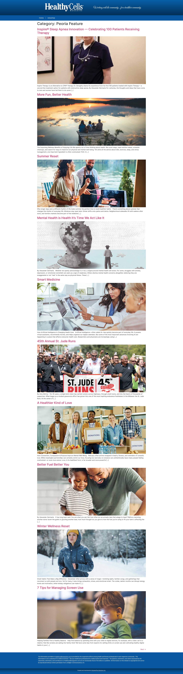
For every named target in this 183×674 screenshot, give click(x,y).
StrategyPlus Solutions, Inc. (99, 670)
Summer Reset (47, 156)
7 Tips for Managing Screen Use (60, 588)
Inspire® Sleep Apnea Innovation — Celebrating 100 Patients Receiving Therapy (88, 31)
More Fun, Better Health (54, 94)
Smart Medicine (48, 279)
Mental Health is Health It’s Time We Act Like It (70, 218)
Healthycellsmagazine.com (63, 656)
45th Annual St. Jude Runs (56, 341)
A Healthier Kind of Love (54, 403)
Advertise (51, 18)
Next (143, 649)
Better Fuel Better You (53, 464)
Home (41, 18)
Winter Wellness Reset (53, 526)
